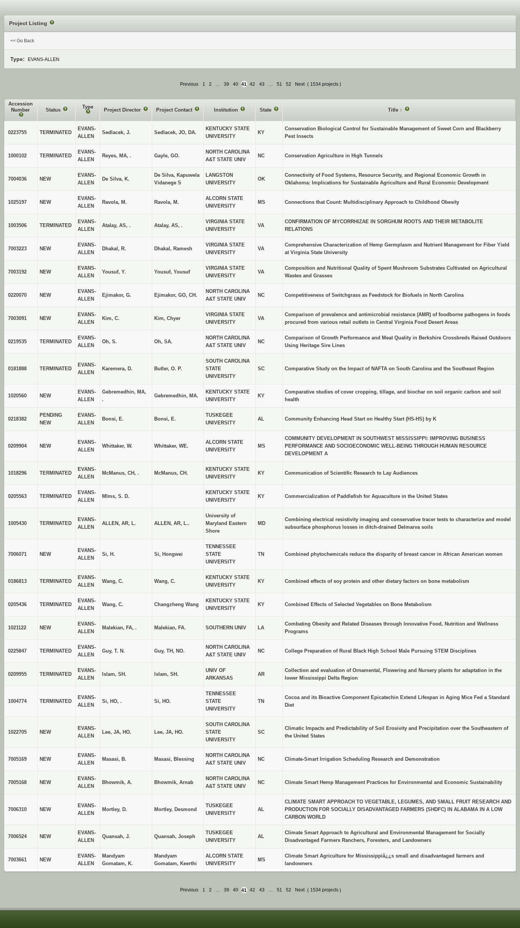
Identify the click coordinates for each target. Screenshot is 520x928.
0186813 (17, 581)
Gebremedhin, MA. (176, 395)
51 (279, 84)
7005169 (17, 759)
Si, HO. (162, 701)
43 (262, 84)
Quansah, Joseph (174, 836)
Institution (226, 110)
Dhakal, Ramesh (173, 248)
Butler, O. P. (168, 368)
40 (235, 84)
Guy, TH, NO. (169, 651)
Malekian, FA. (170, 627)
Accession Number (20, 107)
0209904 (17, 446)
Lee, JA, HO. (168, 732)
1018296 (17, 473)
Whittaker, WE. (171, 446)
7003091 (17, 318)
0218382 (17, 419)
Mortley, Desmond (175, 809)
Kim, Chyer (167, 318)
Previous (189, 84)
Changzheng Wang (176, 604)
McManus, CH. (171, 473)
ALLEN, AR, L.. (172, 523)
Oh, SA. (163, 341)
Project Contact (175, 110)
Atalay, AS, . (168, 225)
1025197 (17, 202)
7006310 (17, 809)
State (266, 110)
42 (252, 84)
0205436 (17, 604)
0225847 (17, 651)
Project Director (123, 110)
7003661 (17, 859)
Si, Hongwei (168, 554)
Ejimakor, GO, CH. (175, 295)
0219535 (17, 341)
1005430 (17, 523)
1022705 (17, 732)
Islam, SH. (166, 674)
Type (87, 107)
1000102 (17, 155)
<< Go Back (22, 40)
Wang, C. (164, 581)
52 (288, 84)
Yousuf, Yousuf (172, 272)
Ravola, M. (166, 202)
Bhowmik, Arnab (173, 782)
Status (54, 110)
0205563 (17, 496)
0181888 (17, 368)
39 (226, 84)
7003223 (17, 248)
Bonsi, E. (165, 419)
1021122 (17, 627)
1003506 (17, 225)
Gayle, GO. (167, 155)
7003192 (17, 272)
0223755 (17, 132)
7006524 (17, 836)
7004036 (17, 179)
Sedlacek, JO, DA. (175, 132)
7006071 (17, 554)
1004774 (17, 701)
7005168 (17, 782)
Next (300, 84)
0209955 (17, 674)
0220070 (17, 295)
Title (394, 110)
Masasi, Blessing (174, 759)
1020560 (17, 395)
